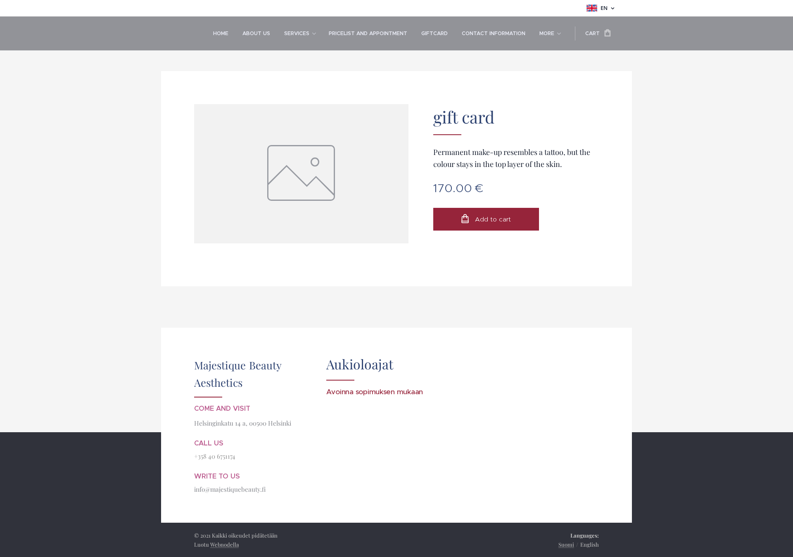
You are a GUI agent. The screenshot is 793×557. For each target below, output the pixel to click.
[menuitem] (220, 33)
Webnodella (224, 544)
